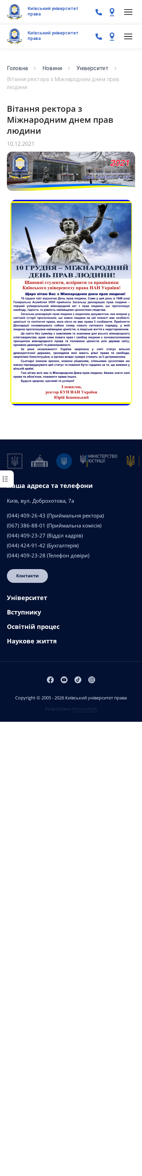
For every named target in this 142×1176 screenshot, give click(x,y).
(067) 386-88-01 (26, 525)
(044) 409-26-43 (26, 515)
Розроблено (71, 709)
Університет (93, 68)
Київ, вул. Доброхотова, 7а (40, 500)
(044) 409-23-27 (26, 535)
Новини (52, 68)
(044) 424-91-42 (26, 545)
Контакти (27, 576)
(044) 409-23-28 (26, 555)
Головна (17, 68)
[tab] (71, 600)
